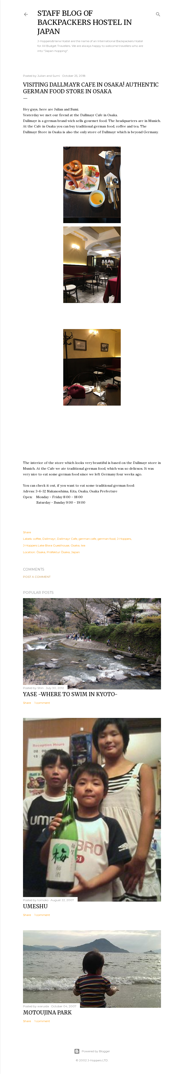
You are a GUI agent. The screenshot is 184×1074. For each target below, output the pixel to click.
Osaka (75, 545)
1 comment (42, 703)
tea (83, 545)
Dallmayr (49, 538)
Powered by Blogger (96, 1051)
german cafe (87, 538)
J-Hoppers (124, 538)
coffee (37, 538)
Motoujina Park (47, 1012)
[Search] (158, 13)
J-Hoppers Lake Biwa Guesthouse (46, 545)
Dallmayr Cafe (67, 538)
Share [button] (27, 532)
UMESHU (35, 906)
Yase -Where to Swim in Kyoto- (70, 694)
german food (106, 538)
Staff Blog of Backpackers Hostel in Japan (84, 22)
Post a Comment (37, 576)
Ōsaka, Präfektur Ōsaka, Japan (58, 552)
